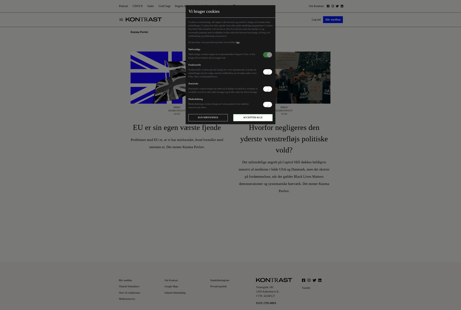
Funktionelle (194, 65)
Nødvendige (194, 49)
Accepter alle (253, 117)
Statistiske (193, 83)
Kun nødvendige (208, 117)
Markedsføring (195, 99)
